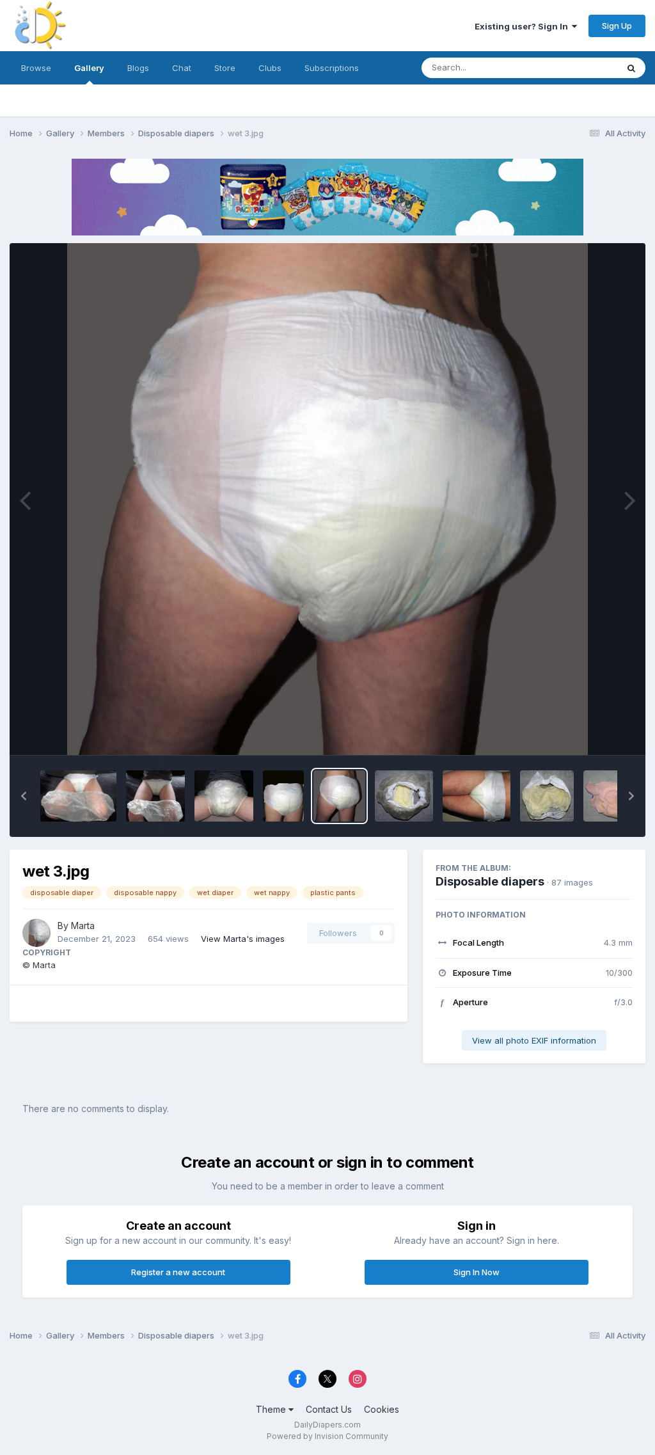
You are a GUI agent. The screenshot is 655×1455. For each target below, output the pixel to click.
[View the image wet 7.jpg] (78, 796)
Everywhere (577, 67)
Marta (83, 925)
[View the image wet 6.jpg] (155, 796)
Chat (181, 68)
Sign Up (617, 25)
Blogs (138, 68)
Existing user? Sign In (523, 26)
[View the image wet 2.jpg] (404, 796)
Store (224, 68)
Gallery (89, 68)
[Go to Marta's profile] (36, 933)
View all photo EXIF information (534, 1040)
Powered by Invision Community (327, 1436)
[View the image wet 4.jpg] (283, 796)
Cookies (381, 1409)
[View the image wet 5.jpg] (223, 796)
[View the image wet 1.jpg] (477, 796)
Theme (272, 1409)
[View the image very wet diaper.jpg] (546, 796)
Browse (36, 68)
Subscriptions (331, 68)
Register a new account (178, 1272)
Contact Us (329, 1409)
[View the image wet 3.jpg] (339, 796)
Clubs (269, 68)
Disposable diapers (490, 881)
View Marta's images (243, 939)
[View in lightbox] (327, 499)
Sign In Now (477, 1272)
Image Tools (592, 732)
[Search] (631, 68)
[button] (24, 796)
